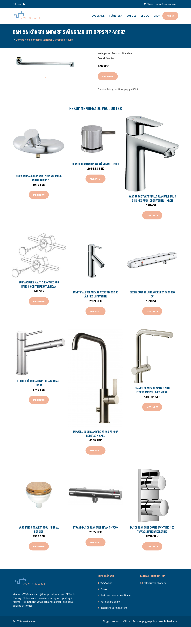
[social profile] (24, 4)
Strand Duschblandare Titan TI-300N (95, 527)
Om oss (131, 15)
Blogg (145, 15)
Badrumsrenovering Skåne (115, 595)
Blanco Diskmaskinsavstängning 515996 (95, 164)
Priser (170, 15)
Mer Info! (107, 76)
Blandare (127, 53)
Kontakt (116, 621)
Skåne (150, 4)
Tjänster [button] (115, 15)
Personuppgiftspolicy (145, 621)
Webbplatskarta (168, 621)
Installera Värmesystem (113, 607)
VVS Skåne (98, 15)
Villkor (126, 621)
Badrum (116, 53)
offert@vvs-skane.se (166, 4)
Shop (157, 15)
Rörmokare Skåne (110, 601)
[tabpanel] (46, 62)
